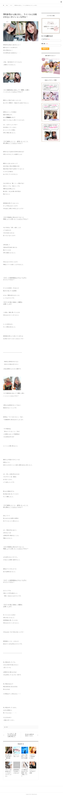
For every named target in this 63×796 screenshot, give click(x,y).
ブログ (7, 727)
